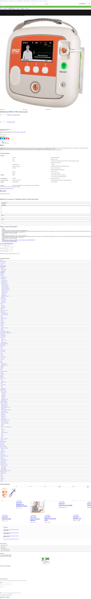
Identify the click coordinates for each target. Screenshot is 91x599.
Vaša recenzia (3, 205)
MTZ (1, 315)
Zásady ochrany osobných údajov (5, 550)
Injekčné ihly (3, 417)
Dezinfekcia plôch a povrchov (5, 407)
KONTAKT (27, 8)
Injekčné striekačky (4, 419)
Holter (1, 303)
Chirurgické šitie (3, 396)
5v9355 (4, 229)
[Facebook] (49, 1)
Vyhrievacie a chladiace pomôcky (5, 470)
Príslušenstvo (3, 297)
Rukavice (1, 440)
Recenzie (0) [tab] (4, 142)
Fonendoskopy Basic (4, 280)
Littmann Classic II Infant (5, 288)
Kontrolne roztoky (3, 339)
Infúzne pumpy (2, 307)
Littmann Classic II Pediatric (5, 289)
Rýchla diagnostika (3, 441)
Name (1, 248)
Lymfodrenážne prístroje (4, 313)
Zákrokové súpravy (4, 400)
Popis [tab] (3, 141)
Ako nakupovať (3, 546)
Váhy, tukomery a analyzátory (4, 331)
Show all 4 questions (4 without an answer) (6, 243)
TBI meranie (2, 323)
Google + (6, 138)
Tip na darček (2, 442)
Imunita (1, 348)
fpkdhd (4, 234)
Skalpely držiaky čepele (4, 399)
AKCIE (9, 8)
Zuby (1, 360)
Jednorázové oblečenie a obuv (4, 420)
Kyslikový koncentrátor (3, 310)
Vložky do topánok (3, 469)
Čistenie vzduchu (3, 454)
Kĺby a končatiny (3, 350)
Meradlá (1, 368)
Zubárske (1, 375)
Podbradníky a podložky (4, 412)
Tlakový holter (3, 306)
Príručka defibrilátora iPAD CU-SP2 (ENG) (6, 188)
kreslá (1, 474)
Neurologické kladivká (3, 371)
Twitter (2, 138)
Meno (2, 215)
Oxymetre (1, 319)
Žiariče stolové (3, 302)
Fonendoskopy (2, 262)
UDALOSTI (13, 8)
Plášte (2, 425)
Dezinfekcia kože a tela (4, 404)
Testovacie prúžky (3, 342)
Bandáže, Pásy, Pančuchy (4, 448)
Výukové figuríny (3, 265)
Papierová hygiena (3, 411)
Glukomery (2, 338)
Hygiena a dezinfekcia (3, 403)
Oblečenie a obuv (2, 377)
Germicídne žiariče (3, 298)
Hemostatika (3, 429)
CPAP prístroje (2, 334)
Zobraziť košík (3, 597)
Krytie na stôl (3, 394)
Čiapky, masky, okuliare (4, 421)
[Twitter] (51, 1)
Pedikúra (1, 372)
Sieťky (2, 431)
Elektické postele (2, 473)
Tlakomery (2, 326)
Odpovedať (15, 238)
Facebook (0, 138)
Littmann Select (3, 293)
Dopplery (1, 274)
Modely (1, 264)
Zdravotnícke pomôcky (3, 446)
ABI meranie (2, 268)
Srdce (1, 352)
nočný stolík (2, 478)
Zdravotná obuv (3, 384)
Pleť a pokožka (2, 351)
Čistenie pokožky (3, 466)
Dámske (1, 379)
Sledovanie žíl (2, 322)
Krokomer (2, 309)
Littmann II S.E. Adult (4, 292)
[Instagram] (53, 1)
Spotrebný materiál (3, 389)
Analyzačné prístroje (3, 269)
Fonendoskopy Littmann (4, 284)
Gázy (2, 428)
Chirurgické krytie (3, 392)
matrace (1, 477)
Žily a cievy (2, 358)
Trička (2, 387)
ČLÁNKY (18, 8)
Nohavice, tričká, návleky (5, 423)
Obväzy (2, 436)
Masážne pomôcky (3, 462)
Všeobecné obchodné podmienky (5, 549)
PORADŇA (22, 8)
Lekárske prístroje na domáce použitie (5, 332)
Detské (1, 383)
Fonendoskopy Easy (4, 282)
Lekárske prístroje (3, 266)
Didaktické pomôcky (3, 261)
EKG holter (2, 305)
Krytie (2, 433)
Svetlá (1, 481)
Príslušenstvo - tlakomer (4, 327)
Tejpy (2, 437)
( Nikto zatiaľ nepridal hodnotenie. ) (5, 129)
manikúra (1, 367)
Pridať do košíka (4, 515)
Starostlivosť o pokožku (4, 465)
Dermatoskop (2, 273)
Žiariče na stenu (3, 301)
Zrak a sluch (2, 359)
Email (8, 138)
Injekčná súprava (3, 416)
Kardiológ (6, 137)
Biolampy (1, 453)
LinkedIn (4, 138)
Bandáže (2, 449)
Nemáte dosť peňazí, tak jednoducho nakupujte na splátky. (11, 532)
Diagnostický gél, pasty (3, 401)
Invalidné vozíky (2, 461)
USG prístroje (2, 330)
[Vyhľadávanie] (51, 4)
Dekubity (1, 457)
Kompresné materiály (4, 432)
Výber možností (47, 515)
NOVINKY (5, 8)
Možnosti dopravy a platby (4, 545)
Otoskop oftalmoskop (3, 318)
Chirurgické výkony (3, 363)
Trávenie (1, 354)
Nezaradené (2, 376)
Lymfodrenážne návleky (4, 314)
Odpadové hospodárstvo (4, 438)
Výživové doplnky (3, 356)
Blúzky (2, 380)
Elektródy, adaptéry (4, 277)
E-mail (1, 582)
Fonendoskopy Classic (4, 281)
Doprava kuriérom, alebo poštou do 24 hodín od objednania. (11, 529)
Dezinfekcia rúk (3, 408)
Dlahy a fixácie (2, 458)
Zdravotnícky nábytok (3, 471)
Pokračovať (7, 597)
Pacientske (2, 424)
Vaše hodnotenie (4, 202)
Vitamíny (1, 355)
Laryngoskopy (2, 311)
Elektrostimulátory (3, 335)
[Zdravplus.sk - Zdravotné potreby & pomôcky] (2, 3)
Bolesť (1, 347)
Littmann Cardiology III (4, 285)
